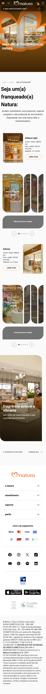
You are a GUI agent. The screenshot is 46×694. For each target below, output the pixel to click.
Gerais (11, 87)
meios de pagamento (23, 531)
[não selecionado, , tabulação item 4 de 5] (25, 238)
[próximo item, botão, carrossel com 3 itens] (40, 2)
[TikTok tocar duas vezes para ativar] (36, 560)
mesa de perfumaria (27, 309)
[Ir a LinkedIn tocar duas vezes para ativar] (36, 568)
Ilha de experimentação (34, 198)
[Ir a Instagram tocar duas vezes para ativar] (18, 560)
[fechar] (42, 2)
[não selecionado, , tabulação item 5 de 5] (27, 238)
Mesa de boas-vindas (13, 198)
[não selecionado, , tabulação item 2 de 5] (20, 238)
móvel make (41, 309)
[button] (23, 41)
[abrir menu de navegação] (3, 8)
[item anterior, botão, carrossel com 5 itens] (14, 239)
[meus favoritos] (8, 8)
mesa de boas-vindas (13, 309)
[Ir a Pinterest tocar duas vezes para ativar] (18, 568)
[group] (20, 2)
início (4, 87)
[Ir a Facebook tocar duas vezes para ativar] (10, 560)
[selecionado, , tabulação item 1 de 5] (18, 238)
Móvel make (41, 198)
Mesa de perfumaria (27, 198)
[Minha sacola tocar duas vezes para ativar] (42, 8)
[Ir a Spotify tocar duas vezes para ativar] (27, 568)
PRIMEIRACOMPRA (33, 3)
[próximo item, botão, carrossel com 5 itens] (32, 239)
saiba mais (33, 162)
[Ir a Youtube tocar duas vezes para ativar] (10, 568)
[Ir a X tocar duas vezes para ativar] (27, 560)
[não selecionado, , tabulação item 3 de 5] (23, 238)
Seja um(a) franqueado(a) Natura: (17, 102)
